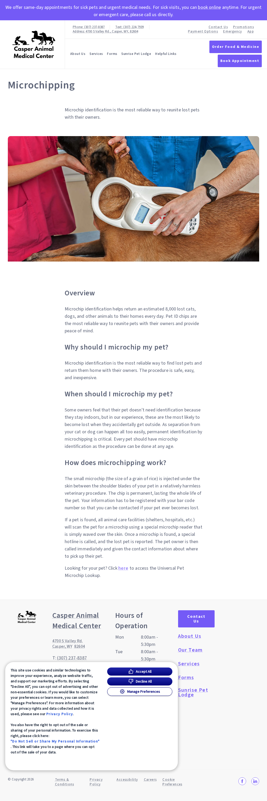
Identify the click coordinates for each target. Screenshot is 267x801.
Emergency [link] (232, 31)
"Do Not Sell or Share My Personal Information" (55, 741)
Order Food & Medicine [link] (235, 46)
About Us (77, 54)
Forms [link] (112, 54)
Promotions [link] (243, 27)
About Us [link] (190, 636)
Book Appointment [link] (239, 60)
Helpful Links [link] (165, 54)
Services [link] (96, 54)
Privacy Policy (59, 713)
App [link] (250, 31)
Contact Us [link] (218, 27)
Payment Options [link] (203, 31)
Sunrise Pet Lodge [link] (136, 54)
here (123, 568)
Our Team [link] (190, 650)
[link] (33, 44)
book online (209, 7)
